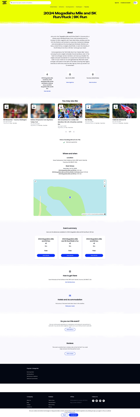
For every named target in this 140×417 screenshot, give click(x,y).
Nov (34, 105)
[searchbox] (30, 2)
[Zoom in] (105, 181)
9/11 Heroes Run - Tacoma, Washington (15, 120)
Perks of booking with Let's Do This (70, 140)
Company (30, 397)
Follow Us (95, 397)
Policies (51, 397)
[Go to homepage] (4, 3)
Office (72, 397)
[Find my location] (105, 186)
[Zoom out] (105, 183)
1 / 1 (70, 132)
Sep (6, 105)
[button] (70, 197)
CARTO (89, 214)
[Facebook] (94, 402)
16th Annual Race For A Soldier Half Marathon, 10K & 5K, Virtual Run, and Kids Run (70, 122)
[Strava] (104, 402)
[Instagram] (101, 402)
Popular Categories (33, 368)
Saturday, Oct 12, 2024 (70, 168)
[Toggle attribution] (105, 214)
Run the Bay (88, 120)
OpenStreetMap (95, 214)
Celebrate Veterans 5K (119, 120)
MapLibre (84, 214)
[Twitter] (97, 402)
